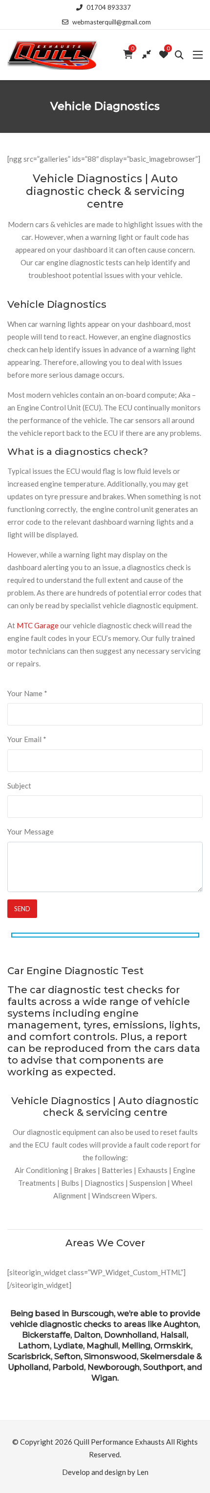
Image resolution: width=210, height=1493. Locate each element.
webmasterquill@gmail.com (111, 22)
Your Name (27, 693)
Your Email (26, 739)
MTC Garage (38, 625)
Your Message (30, 831)
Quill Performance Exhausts (119, 1441)
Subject (19, 785)
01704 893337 (108, 7)
